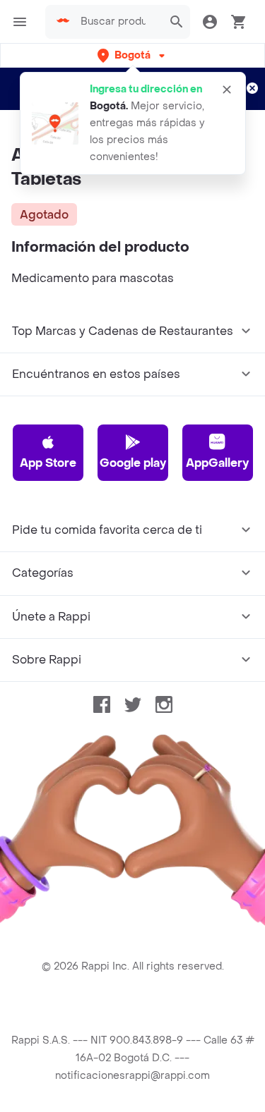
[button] (132, 55)
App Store (48, 463)
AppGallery (217, 463)
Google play (133, 463)
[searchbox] (117, 22)
